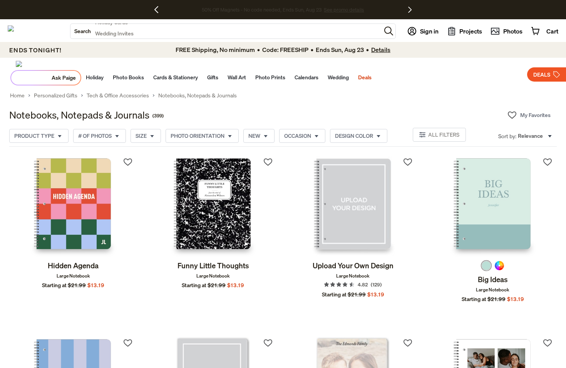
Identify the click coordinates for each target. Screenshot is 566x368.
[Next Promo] (410, 10)
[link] (73, 206)
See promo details (344, 9)
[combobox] (226, 31)
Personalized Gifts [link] (55, 95)
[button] (388, 31)
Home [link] (17, 95)
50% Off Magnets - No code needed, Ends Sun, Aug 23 (262, 9)
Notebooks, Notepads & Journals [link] (197, 95)
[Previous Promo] (159, 9)
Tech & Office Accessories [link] (118, 95)
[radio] (486, 265)
